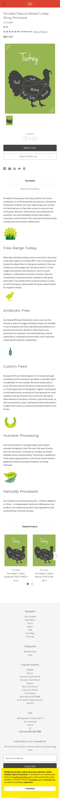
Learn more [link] (28, 782)
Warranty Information (30, 189)
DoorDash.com (49, 779)
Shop (30, 654)
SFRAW (30, 669)
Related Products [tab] (30, 526)
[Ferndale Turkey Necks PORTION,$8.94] (44, 550)
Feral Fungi (30, 693)
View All (30, 703)
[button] (30, 794)
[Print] (14, 168)
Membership (30, 651)
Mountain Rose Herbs (30, 676)
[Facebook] (4, 168)
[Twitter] (19, 168)
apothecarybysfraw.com (22, 777)
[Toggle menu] (4, 4)
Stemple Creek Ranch (30, 679)
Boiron (30, 683)
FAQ (30, 629)
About (30, 626)
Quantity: (30, 134)
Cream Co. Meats (30, 689)
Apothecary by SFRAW (30, 696)
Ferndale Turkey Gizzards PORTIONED (16, 575)
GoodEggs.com (35, 779)
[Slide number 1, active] (28, 584)
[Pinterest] (24, 168)
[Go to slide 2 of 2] (4, 556)
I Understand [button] (30, 788)
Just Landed (30, 616)
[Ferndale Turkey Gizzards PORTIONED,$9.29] (16, 550)
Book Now (30, 619)
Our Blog (30, 633)
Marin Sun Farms (30, 686)
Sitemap (30, 636)
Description (30, 180)
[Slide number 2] (32, 584)
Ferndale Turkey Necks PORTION (44, 575)
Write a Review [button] (40, 31)
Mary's (30, 673)
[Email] (9, 168)
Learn (30, 623)
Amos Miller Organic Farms (30, 699)
